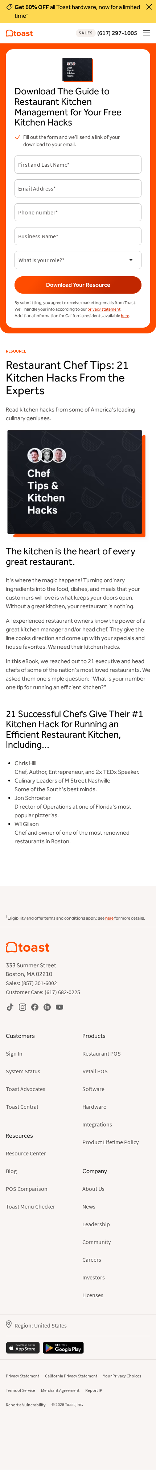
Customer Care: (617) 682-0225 (43, 992)
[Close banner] (149, 6)
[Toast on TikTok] (10, 1006)
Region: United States (41, 1325)
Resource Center (26, 1153)
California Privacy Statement (71, 1376)
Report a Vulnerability (26, 1404)
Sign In (14, 1053)
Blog (11, 1171)
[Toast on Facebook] (34, 1006)
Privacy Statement (22, 1376)
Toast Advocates (25, 1088)
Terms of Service (20, 1390)
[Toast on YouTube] (59, 1006)
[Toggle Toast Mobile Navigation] (146, 32)
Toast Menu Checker (30, 1206)
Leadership (96, 1224)
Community (96, 1241)
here (125, 315)
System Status (23, 1071)
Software (93, 1088)
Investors (93, 1277)
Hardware (94, 1106)
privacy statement (103, 309)
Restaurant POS (101, 1053)
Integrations (97, 1124)
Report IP (93, 1390)
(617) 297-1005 (108, 33)
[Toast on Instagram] (22, 1006)
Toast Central (22, 1106)
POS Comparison (27, 1188)
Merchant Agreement (60, 1390)
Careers (91, 1259)
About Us (93, 1188)
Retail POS (95, 1071)
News (88, 1206)
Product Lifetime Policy (110, 1142)
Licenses (92, 1295)
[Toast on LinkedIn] (47, 1006)
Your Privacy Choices (122, 1376)
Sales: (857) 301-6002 (31, 983)
